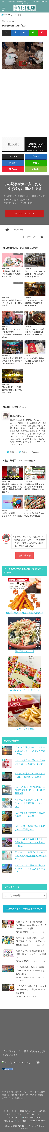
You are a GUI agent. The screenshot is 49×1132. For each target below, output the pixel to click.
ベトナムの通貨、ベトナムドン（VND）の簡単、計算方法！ (30, 775)
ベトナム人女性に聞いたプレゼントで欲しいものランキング (30, 762)
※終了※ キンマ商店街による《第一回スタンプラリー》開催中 (31, 954)
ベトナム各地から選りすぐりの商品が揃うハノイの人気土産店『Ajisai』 (30, 842)
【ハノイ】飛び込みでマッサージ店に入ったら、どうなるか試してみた (30, 750)
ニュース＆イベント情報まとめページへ (24, 909)
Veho (32, 977)
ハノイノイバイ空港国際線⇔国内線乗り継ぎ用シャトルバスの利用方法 (30, 790)
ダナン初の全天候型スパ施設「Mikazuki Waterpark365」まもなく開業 (30, 970)
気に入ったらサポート (24, 213)
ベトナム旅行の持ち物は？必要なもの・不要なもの (30, 828)
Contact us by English (38, 1121)
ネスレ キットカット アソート (24, 690)
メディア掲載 (21, 1121)
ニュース (40, 932)
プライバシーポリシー (15, 1114)
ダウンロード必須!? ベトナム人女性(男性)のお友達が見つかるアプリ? (30, 855)
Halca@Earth (17, 416)
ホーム (6, 1111)
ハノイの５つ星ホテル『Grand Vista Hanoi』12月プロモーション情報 (31, 989)
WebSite (13, 452)
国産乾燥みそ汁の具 (24, 651)
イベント (32, 932)
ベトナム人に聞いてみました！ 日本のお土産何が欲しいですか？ (31, 803)
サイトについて (14, 1117)
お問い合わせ (24, 555)
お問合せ (42, 1111)
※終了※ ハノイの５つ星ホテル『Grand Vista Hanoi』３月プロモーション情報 (31, 925)
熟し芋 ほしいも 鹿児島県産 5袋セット (24, 612)
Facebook (35, 452)
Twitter (24, 452)
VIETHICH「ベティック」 (27, 1126)
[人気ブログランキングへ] (7, 1070)
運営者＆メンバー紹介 (28, 1111)
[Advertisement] (24, 101)
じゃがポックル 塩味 (24, 729)
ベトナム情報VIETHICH (32, 1117)
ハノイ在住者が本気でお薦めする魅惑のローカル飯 (30, 815)
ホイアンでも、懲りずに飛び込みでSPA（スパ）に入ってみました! (30, 868)
